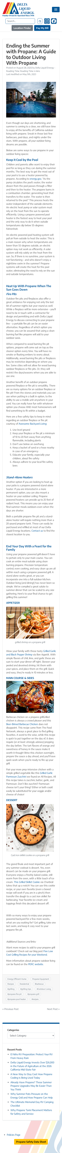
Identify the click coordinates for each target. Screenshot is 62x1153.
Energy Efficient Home (16, 979)
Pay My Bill (42, 28)
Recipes (10, 984)
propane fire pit (15, 994)
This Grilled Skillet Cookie (27, 882)
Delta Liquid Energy (44, 67)
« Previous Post (10, 1009)
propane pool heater (17, 999)
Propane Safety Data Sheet (31, 1141)
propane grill (34, 994)
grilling (11, 989)
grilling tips (26, 989)
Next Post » (53, 1009)
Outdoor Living (44, 989)
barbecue (40, 984)
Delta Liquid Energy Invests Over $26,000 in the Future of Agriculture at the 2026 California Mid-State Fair (32, 1066)
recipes (35, 999)
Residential (24, 984)
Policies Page (13, 1134)
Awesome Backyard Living (32, 423)
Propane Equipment (40, 979)
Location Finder (22, 28)
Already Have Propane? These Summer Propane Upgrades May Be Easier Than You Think (31, 1086)
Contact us (37, 530)
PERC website (35, 964)
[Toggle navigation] (56, 9)
